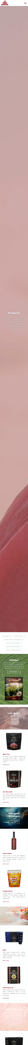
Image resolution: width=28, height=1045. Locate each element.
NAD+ (5, 950)
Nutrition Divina (13, 643)
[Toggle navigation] (25, 3)
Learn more (13, 671)
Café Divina (19, 636)
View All (13, 723)
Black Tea (6, 754)
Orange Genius (8, 891)
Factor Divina (7, 853)
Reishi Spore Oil (8, 987)
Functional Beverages (13, 639)
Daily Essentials (13, 650)
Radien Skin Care (13, 646)
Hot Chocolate (7, 792)
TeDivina (6, 636)
